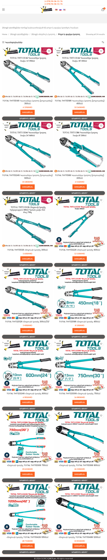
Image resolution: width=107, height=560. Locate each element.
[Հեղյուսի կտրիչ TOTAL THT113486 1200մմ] (79, 509)
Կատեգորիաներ (13, 42)
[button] (27, 112)
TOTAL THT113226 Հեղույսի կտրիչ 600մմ (79, 249)
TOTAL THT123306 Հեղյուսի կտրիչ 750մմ (79, 393)
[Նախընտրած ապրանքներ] (49, 51)
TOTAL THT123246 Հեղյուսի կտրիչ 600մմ (27, 393)
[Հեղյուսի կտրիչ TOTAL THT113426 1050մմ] (27, 509)
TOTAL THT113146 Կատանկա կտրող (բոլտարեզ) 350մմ (27, 102)
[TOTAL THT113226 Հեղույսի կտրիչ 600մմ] (79, 221)
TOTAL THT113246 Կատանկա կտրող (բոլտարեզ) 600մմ (27, 176)
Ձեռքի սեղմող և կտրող (43, 34)
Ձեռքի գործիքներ (19, 34)
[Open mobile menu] (3, 9)
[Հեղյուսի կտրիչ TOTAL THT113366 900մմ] (79, 437)
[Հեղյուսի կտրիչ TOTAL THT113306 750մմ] (27, 437)
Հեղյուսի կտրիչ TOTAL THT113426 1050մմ (27, 537)
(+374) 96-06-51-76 (53, 4)
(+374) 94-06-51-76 (53, 1)
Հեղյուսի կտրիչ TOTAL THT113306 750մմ (27, 465)
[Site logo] (46, 9)
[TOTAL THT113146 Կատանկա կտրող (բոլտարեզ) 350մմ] (27, 72)
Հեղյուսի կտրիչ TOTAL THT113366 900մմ (79, 465)
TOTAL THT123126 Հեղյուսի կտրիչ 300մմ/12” (27, 321)
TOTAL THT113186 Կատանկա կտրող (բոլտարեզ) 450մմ (79, 102)
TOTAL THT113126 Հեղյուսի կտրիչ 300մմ (27, 249)
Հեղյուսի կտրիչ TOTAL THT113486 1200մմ (79, 537)
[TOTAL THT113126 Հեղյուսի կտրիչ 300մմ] (27, 221)
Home (4, 34)
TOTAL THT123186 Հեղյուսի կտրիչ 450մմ (79, 321)
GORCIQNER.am (48, 558)
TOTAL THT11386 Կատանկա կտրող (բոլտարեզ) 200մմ (79, 176)
